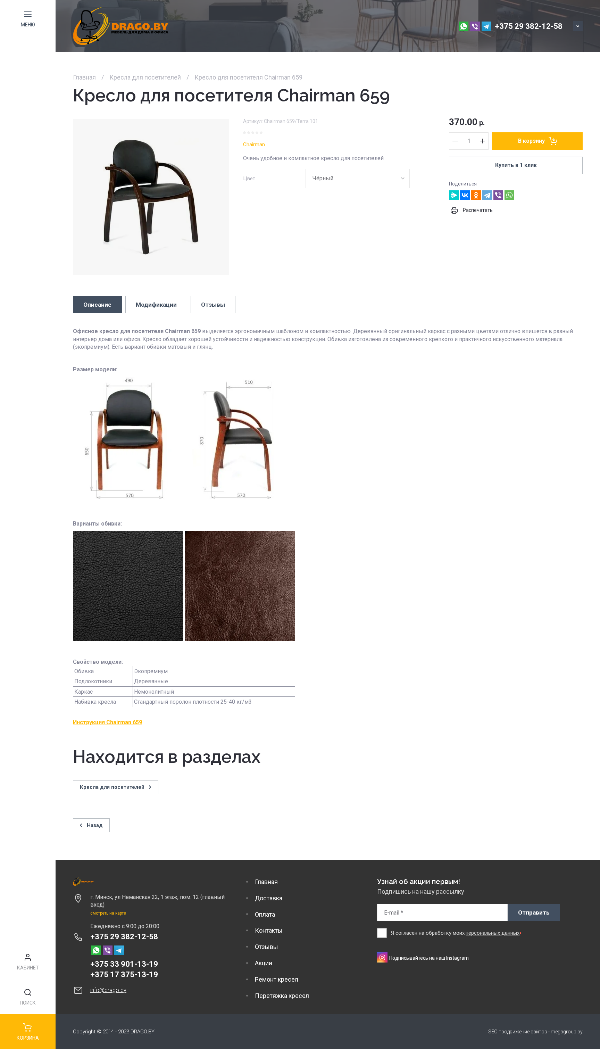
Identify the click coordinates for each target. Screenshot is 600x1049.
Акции (263, 963)
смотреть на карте (108, 913)
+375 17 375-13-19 (124, 974)
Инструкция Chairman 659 (107, 722)
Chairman (254, 144)
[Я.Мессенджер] (454, 195)
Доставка (268, 898)
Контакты (269, 930)
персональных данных (492, 933)
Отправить (534, 912)
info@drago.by (108, 990)
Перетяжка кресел (282, 995)
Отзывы (266, 946)
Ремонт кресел (276, 979)
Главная (84, 77)
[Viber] (498, 195)
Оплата (265, 914)
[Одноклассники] (476, 195)
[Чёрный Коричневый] (358, 178)
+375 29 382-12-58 (528, 26)
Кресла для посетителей (145, 77)
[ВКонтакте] (465, 195)
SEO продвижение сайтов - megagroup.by (535, 1031)
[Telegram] (487, 195)
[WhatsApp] (509, 195)
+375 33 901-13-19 (124, 964)
